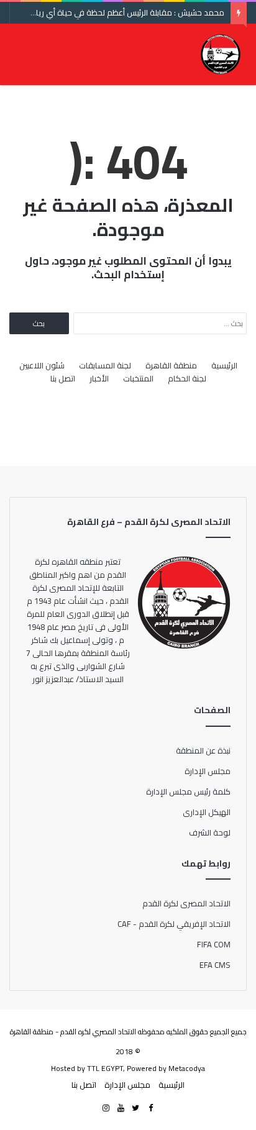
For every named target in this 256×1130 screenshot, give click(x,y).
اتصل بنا (62, 378)
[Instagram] (105, 1108)
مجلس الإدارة (208, 770)
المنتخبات (138, 378)
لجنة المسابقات (105, 365)
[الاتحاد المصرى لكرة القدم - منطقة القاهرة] (220, 54)
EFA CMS (215, 964)
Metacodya (186, 1068)
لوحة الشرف (210, 832)
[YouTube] (120, 1108)
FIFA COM (214, 944)
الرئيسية (224, 365)
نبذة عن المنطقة (203, 750)
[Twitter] (135, 1108)
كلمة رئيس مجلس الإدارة (188, 791)
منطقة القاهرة (171, 365)
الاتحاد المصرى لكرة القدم (186, 903)
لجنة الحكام (187, 378)
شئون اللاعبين (42, 365)
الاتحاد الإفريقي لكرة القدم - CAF (174, 923)
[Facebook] (150, 1108)
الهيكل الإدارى (207, 811)
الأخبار (99, 378)
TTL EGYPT (105, 1068)
